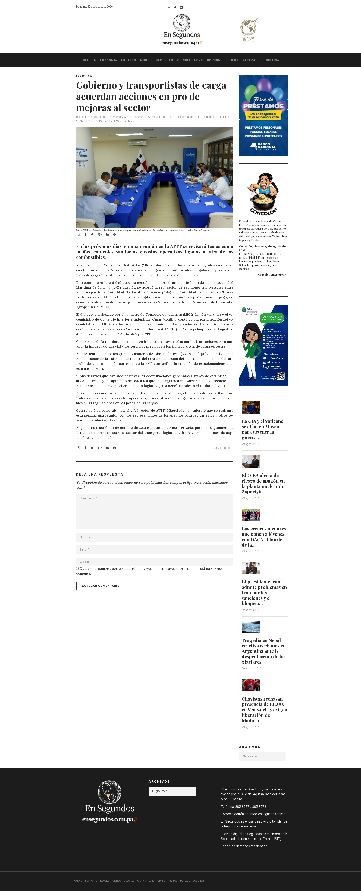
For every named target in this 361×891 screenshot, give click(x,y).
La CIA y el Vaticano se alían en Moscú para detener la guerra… (263, 429)
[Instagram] (181, 7)
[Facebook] (169, 7)
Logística (270, 60)
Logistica (84, 76)
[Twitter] (175, 7)
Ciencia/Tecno (190, 60)
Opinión (214, 60)
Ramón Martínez (109, 120)
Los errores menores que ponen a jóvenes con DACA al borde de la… (264, 536)
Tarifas (128, 120)
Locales (128, 60)
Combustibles (156, 116)
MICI (81, 120)
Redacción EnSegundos (90, 116)
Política (88, 60)
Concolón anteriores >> (273, 274)
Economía (108, 60)
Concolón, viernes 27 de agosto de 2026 (262, 248)
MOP (92, 120)
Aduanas (138, 116)
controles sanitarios (181, 116)
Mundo (146, 60)
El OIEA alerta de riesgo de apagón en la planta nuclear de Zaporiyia (263, 483)
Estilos (231, 60)
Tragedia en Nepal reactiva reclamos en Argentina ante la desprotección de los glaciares (264, 651)
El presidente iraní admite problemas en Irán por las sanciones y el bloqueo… (264, 592)
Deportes (164, 60)
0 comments (225, 447)
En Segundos (206, 116)
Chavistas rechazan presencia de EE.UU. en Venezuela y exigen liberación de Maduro (264, 709)
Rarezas (250, 60)
